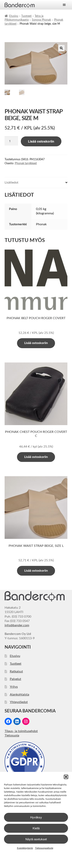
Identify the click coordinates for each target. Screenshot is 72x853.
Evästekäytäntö (25, 848)
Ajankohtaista (19, 694)
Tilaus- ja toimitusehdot (21, 731)
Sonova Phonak (41, 19)
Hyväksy (36, 817)
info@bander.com (17, 625)
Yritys (14, 686)
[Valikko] (64, 5)
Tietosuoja (12, 735)
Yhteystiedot (19, 702)
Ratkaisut (16, 671)
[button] (66, 777)
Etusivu (13, 16)
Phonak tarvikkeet (26, 163)
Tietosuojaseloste (44, 848)
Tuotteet (26, 16)
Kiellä (36, 828)
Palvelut (15, 679)
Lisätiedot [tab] (11, 182)
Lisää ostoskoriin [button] (36, 343)
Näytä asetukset (36, 839)
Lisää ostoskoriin (41, 141)
